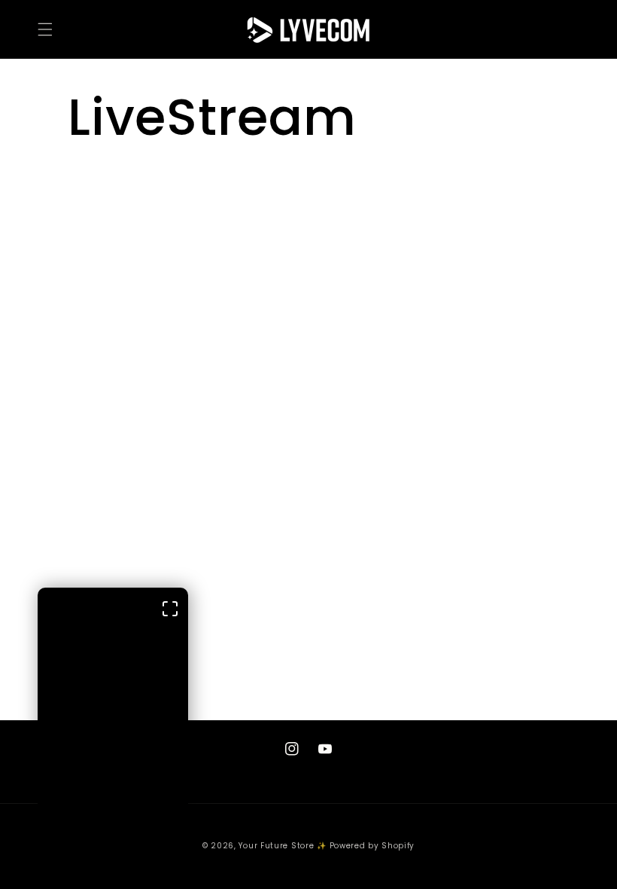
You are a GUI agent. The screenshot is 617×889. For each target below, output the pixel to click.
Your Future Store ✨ (282, 845)
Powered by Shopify (372, 845)
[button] (45, 29)
